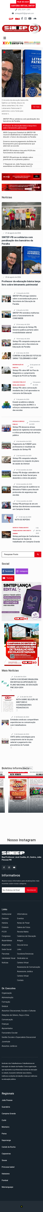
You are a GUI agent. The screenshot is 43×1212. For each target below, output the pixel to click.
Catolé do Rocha (8, 1147)
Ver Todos (27, 768)
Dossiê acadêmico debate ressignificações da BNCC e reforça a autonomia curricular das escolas (25, 406)
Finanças (5, 1024)
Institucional (6, 914)
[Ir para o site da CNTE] (17, 18)
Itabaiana (6, 1173)
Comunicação (7, 1019)
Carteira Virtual (22, 962)
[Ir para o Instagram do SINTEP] (25, 19)
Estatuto (5, 927)
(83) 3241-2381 (24, 9)
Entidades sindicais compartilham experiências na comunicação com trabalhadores (24, 722)
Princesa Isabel (8, 1167)
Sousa (4, 1160)
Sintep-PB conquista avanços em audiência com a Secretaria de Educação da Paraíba (26, 344)
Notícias (5, 962)
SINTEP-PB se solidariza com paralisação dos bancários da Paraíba (17, 240)
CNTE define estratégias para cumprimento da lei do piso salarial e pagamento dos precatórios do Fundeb (22, 741)
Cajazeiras (6, 1153)
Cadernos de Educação (26, 936)
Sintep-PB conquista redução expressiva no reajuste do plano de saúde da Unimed (26, 461)
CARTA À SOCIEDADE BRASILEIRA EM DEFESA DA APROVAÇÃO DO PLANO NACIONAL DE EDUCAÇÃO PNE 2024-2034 (24, 683)
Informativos (22, 914)
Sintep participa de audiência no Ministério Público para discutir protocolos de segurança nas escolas (26, 491)
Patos (4, 1133)
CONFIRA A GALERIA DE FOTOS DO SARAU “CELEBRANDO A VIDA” (27, 357)
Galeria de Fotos (23, 927)
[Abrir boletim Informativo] (21, 792)
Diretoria (5, 918)
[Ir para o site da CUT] (11, 18)
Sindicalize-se (22, 958)
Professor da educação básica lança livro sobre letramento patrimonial (21, 283)
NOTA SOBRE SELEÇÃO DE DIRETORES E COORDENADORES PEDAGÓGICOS (27, 703)
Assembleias (7, 940)
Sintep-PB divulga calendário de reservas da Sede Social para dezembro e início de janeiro (26, 475)
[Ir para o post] (21, 73)
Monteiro (5, 1127)
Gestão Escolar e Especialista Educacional (19, 1037)
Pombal (5, 1180)
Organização (7, 993)
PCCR (4, 931)
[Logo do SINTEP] (13, 853)
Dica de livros (22, 945)
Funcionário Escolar (10, 1032)
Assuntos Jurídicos (9, 1046)
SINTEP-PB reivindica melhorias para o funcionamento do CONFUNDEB (26, 316)
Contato (20, 980)
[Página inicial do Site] (21, 28)
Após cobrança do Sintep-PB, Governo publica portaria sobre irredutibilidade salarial (25, 330)
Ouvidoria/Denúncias (25, 953)
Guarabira (6, 1107)
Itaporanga (6, 1140)
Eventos (20, 918)
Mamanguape (7, 1187)
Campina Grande (9, 1113)
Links (19, 949)
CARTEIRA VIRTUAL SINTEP (23, 5)
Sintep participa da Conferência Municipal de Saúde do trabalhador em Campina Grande (26, 539)
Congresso (6, 936)
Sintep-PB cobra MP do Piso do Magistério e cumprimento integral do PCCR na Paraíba (26, 373)
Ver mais (36, 107)
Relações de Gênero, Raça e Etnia (15, 1015)
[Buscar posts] (37, 554)
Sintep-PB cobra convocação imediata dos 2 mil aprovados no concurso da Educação (26, 390)
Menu (5, 38)
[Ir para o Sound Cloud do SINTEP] (34, 19)
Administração (7, 997)
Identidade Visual (8, 958)
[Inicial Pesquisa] (21, 644)
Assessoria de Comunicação (28, 967)
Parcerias (5, 953)
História (5, 923)
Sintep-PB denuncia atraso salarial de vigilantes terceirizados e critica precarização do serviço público (27, 431)
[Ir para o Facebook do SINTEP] (22, 19)
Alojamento (6, 945)
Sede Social (6, 949)
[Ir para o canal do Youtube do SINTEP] (29, 19)
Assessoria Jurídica (25, 971)
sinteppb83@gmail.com (24, 13)
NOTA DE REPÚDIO (22, 519)
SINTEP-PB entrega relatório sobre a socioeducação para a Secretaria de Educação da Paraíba (25, 300)
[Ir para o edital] (21, 601)
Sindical (5, 1006)
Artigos (20, 940)
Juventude (6, 1041)
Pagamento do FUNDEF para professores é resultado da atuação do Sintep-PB (24, 447)
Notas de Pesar (23, 923)
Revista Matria (22, 931)
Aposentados (7, 1028)
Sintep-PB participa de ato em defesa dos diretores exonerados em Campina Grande (26, 507)
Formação (6, 1002)
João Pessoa (7, 1100)
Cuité (4, 1120)
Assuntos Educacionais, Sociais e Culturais (19, 1010)
